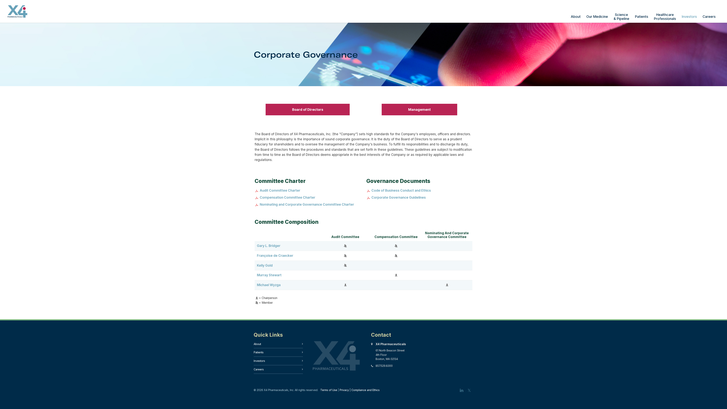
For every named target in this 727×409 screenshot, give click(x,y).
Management (419, 110)
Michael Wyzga (269, 285)
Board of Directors (307, 110)
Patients (641, 17)
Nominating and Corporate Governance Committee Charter (307, 204)
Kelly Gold (265, 265)
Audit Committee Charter (280, 190)
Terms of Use (328, 390)
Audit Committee (345, 237)
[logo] (17, 16)
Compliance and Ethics (365, 390)
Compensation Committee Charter (287, 197)
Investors (689, 17)
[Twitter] (469, 390)
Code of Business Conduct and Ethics (401, 190)
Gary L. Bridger (268, 246)
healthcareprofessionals (665, 17)
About (576, 17)
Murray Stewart (269, 275)
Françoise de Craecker (275, 256)
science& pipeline (621, 17)
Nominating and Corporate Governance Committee (447, 235)
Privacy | (345, 390)
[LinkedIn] (462, 390)
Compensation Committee (396, 237)
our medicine (597, 17)
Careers (709, 17)
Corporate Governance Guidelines (398, 197)
